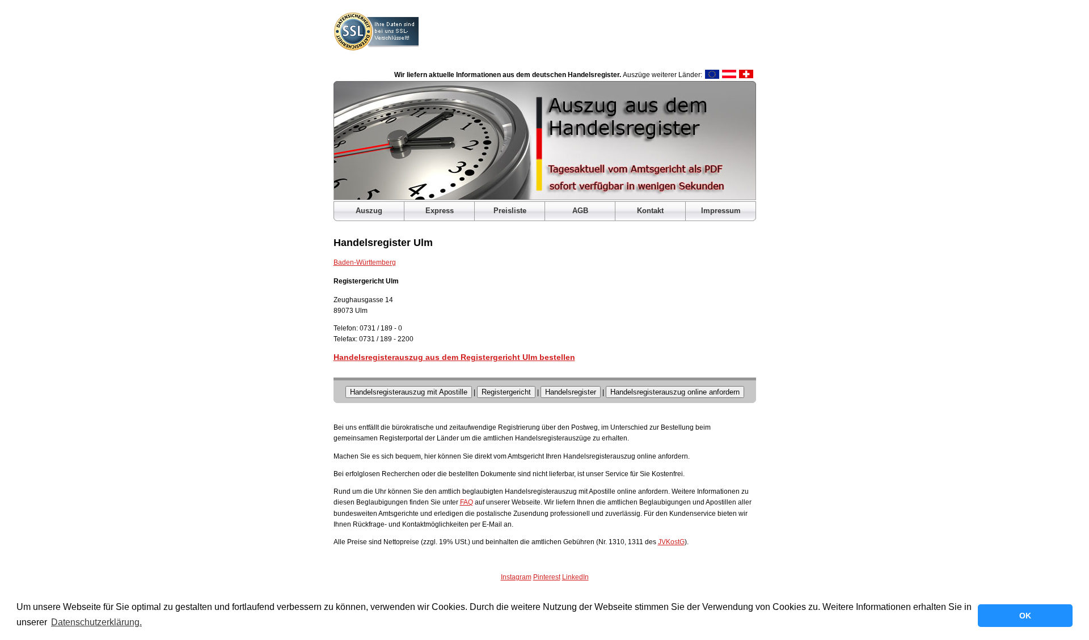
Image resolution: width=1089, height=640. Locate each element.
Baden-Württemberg (365, 262)
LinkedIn (575, 577)
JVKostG (671, 542)
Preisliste (509, 210)
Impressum (721, 210)
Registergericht (506, 392)
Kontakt (650, 210)
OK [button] (1025, 615)
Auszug (369, 210)
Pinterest (546, 577)
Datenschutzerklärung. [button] (96, 622)
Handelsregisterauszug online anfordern (675, 392)
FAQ (466, 502)
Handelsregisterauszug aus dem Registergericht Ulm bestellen (454, 357)
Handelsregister (570, 392)
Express (439, 210)
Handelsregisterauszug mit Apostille (408, 392)
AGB (580, 210)
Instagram (516, 577)
